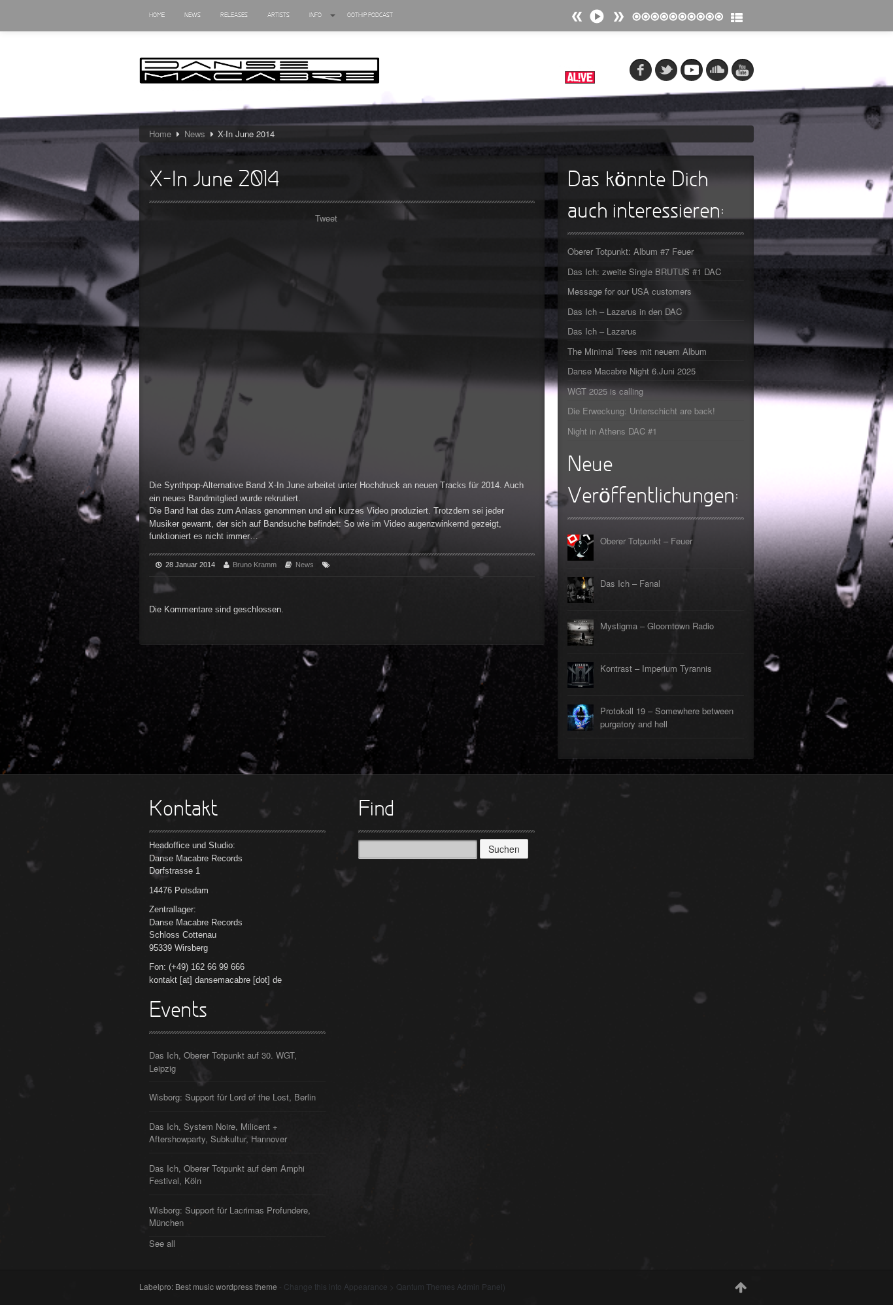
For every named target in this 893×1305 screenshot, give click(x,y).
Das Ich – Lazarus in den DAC (624, 311)
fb (641, 70)
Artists (278, 15)
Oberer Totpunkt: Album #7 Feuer (630, 251)
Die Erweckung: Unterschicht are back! (641, 411)
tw (666, 70)
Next (577, 16)
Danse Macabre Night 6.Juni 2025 (631, 371)
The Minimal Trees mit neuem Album (637, 351)
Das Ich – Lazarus (602, 331)
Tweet (326, 218)
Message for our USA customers (629, 291)
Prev (618, 16)
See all (162, 1243)
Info (315, 15)
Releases (234, 15)
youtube (743, 70)
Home (157, 15)
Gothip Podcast (370, 15)
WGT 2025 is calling (605, 391)
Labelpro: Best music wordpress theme (208, 1286)
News (192, 15)
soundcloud (717, 70)
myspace (692, 70)
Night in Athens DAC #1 (612, 431)
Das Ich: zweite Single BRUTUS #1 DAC (644, 271)
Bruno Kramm (255, 565)
